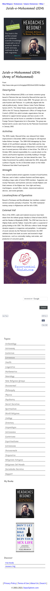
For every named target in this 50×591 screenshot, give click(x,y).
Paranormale (11, 450)
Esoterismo (10, 436)
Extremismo (10, 446)
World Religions (12, 413)
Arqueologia (10, 427)
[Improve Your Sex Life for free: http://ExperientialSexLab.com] (25, 262)
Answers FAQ (10, 566)
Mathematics (11, 371)
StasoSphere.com (31, 588)
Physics (8, 395)
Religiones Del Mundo (15, 464)
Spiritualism (10, 409)
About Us (34, 583)
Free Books (9, 563)
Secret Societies (12, 404)
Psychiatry (10, 399)
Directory (9, 422)
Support (9, 474)
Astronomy (10, 348)
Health (8, 362)
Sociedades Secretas (14, 469)
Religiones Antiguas (14, 460)
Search (43, 583)
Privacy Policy (10, 583)
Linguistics (10, 367)
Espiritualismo (11, 441)
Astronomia (10, 432)
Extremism (10, 357)
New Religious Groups (15, 381)
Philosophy (10, 390)
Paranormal (10, 385)
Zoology (8, 418)
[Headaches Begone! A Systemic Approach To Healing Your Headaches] (25, 39)
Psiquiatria (10, 455)
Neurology (9, 376)
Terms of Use (23, 583)
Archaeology (10, 344)
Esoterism (9, 353)
